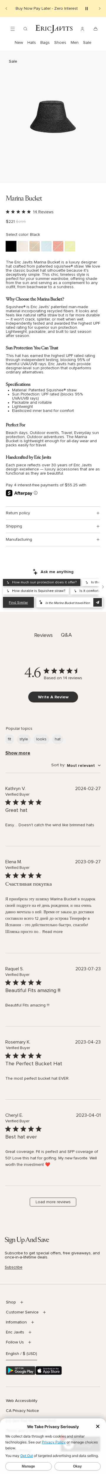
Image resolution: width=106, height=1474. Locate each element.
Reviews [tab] (43, 635)
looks (41, 739)
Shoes (60, 43)
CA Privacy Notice (22, 1411)
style (23, 739)
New (19, 43)
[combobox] (76, 765)
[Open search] (25, 28)
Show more (17, 753)
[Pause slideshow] (86, 8)
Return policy (18, 513)
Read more (52, 932)
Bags (45, 43)
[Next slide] (99, 8)
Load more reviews (53, 1202)
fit (9, 739)
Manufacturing (19, 539)
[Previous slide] (6, 8)
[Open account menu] (82, 28)
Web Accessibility (21, 1401)
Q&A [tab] (66, 635)
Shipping (14, 526)
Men (75, 43)
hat (58, 739)
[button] (53, 117)
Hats (31, 43)
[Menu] (12, 29)
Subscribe (13, 1267)
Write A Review (53, 697)
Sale (87, 43)
